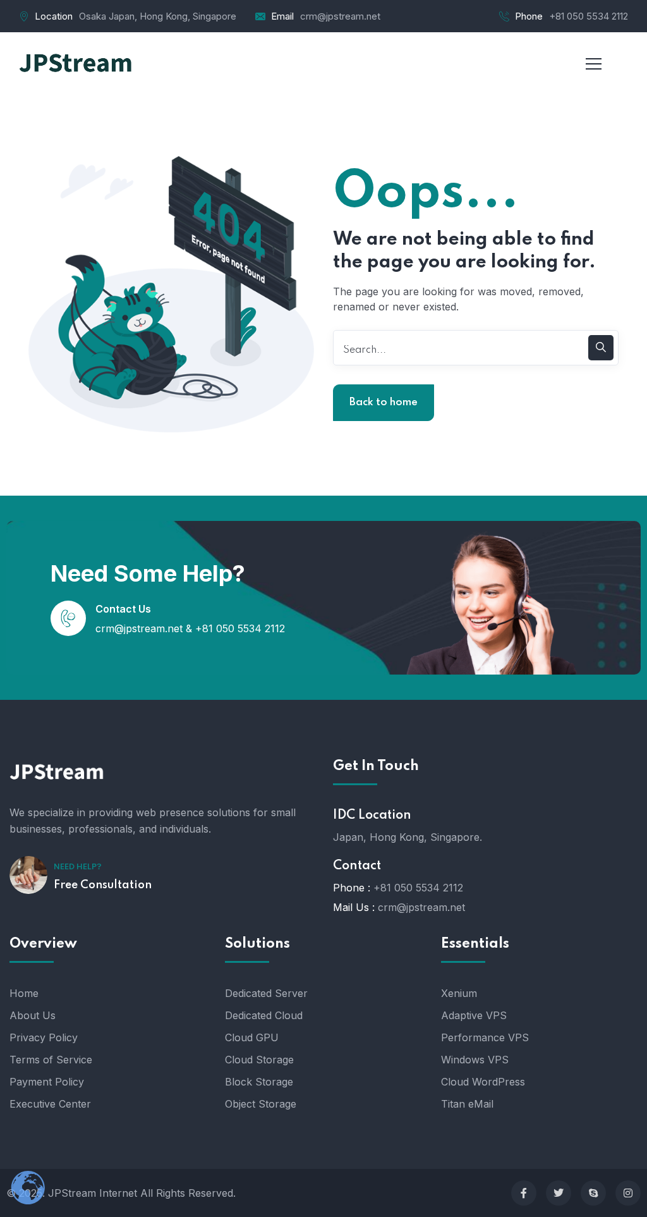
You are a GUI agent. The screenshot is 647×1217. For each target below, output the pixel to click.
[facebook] (523, 1193)
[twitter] (558, 1193)
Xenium (459, 993)
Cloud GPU (252, 1037)
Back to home (383, 402)
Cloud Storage (259, 1059)
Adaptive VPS (474, 1015)
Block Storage (259, 1081)
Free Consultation (103, 885)
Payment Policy (46, 1081)
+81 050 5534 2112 (588, 16)
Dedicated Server (266, 993)
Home (24, 993)
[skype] (593, 1193)
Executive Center (50, 1104)
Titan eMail (467, 1104)
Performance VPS (485, 1037)
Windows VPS (475, 1059)
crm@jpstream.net (340, 16)
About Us (32, 1015)
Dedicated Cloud (264, 1015)
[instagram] (628, 1193)
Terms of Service (50, 1059)
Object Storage (260, 1104)
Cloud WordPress (483, 1081)
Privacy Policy (43, 1037)
